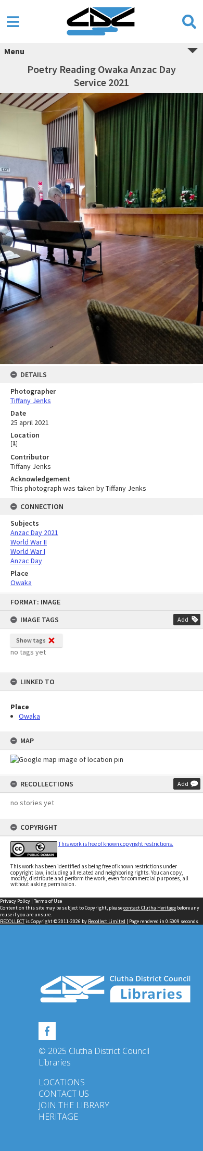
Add (182, 619)
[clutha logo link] (101, 989)
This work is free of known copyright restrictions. (115, 843)
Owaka (29, 716)
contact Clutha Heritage (149, 907)
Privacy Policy (15, 901)
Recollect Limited (106, 921)
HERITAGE (58, 1116)
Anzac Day (26, 560)
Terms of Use (48, 901)
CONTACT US (64, 1093)
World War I (27, 551)
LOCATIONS (62, 1082)
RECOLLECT (12, 921)
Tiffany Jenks (30, 400)
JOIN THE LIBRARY (74, 1105)
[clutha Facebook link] (47, 1029)
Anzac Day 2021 (34, 532)
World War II (28, 542)
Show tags (31, 640)
